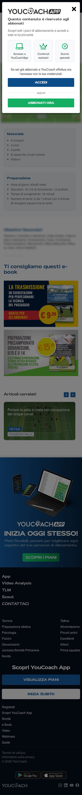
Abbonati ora (41, 103)
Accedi (41, 82)
